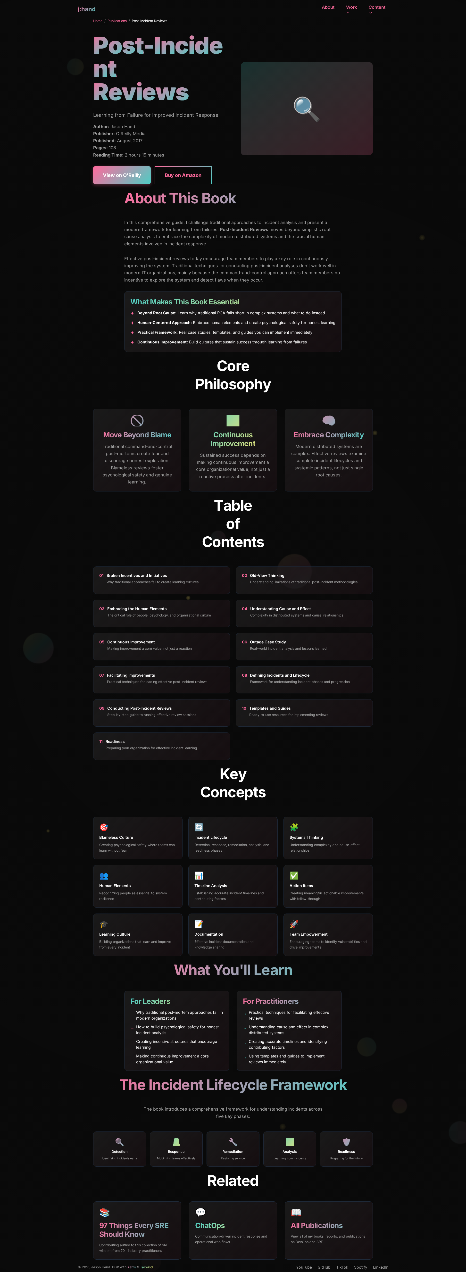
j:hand (87, 9)
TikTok (342, 1267)
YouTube (304, 1267)
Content (377, 7)
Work (351, 7)
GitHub (324, 1267)
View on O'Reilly (122, 175)
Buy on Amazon (183, 175)
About (328, 7)
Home (97, 21)
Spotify (360, 1267)
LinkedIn (380, 1267)
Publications (117, 21)
